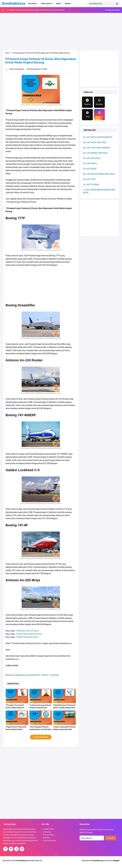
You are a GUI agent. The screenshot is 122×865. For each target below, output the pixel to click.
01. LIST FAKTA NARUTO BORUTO (97, 137)
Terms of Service (49, 841)
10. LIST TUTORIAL (91, 184)
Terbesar (11, 675)
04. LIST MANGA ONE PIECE (95, 153)
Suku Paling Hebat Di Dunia (30, 634)
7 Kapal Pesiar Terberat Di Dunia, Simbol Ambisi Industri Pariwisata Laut (16, 729)
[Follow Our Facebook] (5, 849)
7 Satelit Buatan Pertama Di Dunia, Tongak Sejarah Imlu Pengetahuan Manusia (64, 707)
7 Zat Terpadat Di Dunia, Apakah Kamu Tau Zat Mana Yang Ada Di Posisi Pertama (40, 729)
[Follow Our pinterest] (22, 849)
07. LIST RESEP (89, 169)
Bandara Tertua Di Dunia (28, 631)
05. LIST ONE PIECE (91, 158)
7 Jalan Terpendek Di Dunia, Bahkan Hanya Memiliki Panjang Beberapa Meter (64, 729)
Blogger (116, 861)
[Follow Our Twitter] (11, 849)
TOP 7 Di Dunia (51, 675)
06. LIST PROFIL (90, 163)
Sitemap (46, 838)
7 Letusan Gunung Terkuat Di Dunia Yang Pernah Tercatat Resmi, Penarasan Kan (40, 709)
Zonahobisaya (97, 861)
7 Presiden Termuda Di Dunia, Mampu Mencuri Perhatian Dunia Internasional (35, 10)
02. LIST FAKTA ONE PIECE (95, 142)
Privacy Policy (48, 835)
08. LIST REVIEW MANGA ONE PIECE (99, 174)
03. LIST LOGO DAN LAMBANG (96, 148)
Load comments (41, 737)
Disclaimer (47, 832)
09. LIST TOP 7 (89, 179)
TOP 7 (39, 675)
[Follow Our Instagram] (16, 849)
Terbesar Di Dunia (25, 675)
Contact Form (48, 829)
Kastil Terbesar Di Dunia (28, 637)
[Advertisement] (61, 32)
